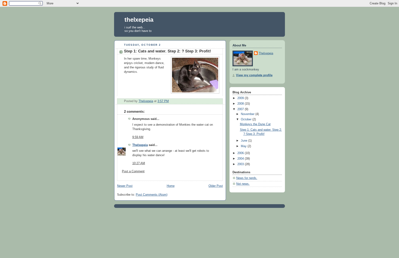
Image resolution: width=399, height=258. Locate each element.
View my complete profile (254, 75)
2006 (241, 153)
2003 (241, 164)
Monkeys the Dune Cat (255, 124)
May (244, 146)
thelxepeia (138, 19)
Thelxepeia (140, 145)
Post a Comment (133, 171)
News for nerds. (246, 178)
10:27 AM (138, 163)
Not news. (243, 183)
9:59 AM (137, 137)
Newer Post (125, 186)
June (244, 140)
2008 (241, 103)
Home (171, 186)
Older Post (216, 186)
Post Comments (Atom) (151, 194)
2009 (241, 98)
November (248, 114)
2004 (241, 158)
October (246, 119)
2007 (241, 109)
